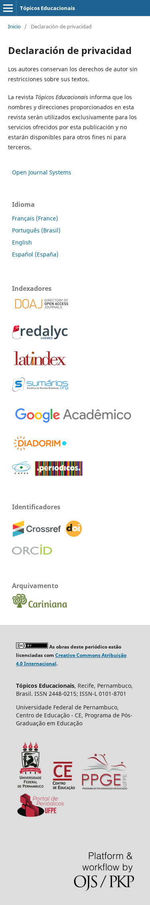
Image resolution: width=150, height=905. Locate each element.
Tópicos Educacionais (47, 8)
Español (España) (35, 254)
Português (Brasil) (36, 230)
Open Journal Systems (41, 172)
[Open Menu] (8, 8)
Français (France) (35, 218)
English (22, 242)
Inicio (14, 26)
